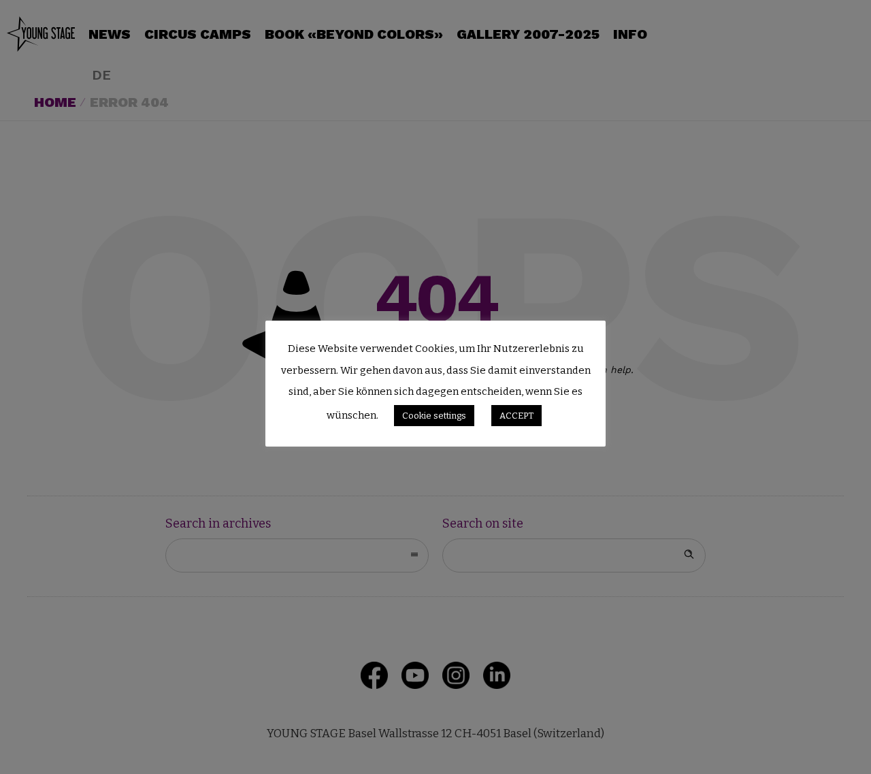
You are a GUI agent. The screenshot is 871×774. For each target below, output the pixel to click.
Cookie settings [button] (434, 415)
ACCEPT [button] (516, 415)
